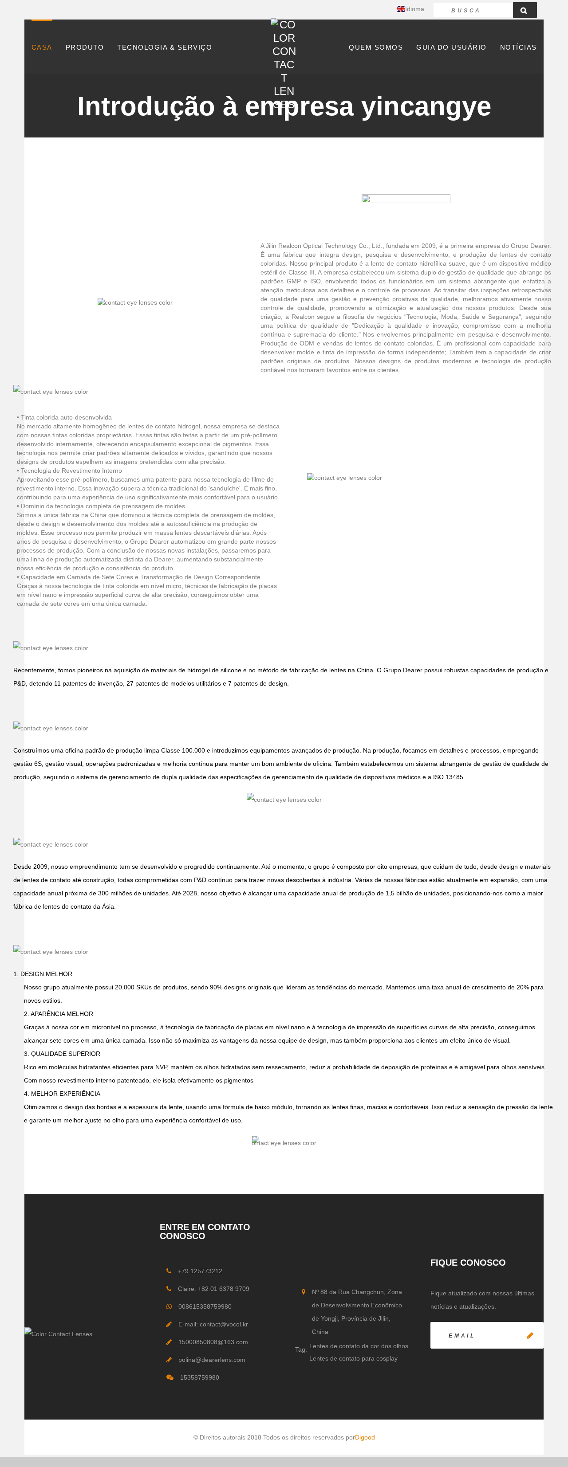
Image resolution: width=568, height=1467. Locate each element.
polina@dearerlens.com (211, 1359)
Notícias (518, 47)
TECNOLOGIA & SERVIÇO (164, 47)
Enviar (530, 1335)
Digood (365, 1437)
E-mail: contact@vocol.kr (213, 1324)
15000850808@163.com (213, 1341)
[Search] (525, 10)
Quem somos (376, 47)
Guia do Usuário (451, 47)
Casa (42, 47)
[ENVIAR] (487, 1335)
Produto (85, 47)
